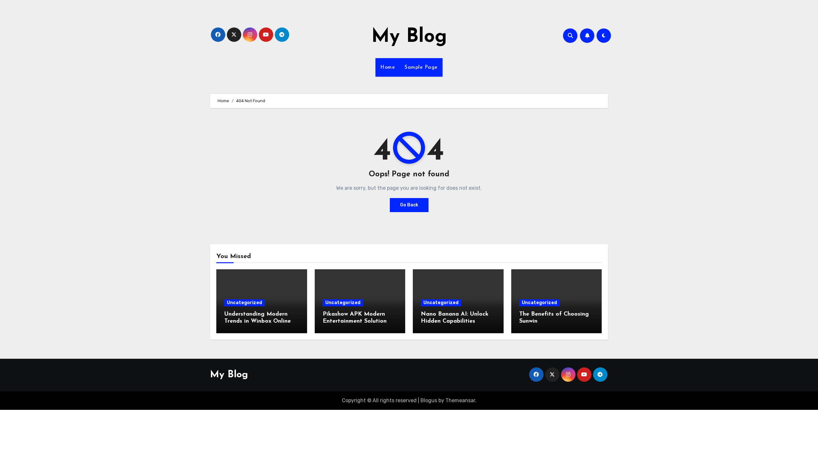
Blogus (429, 400)
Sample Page (421, 67)
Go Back (409, 205)
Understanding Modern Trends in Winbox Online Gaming (257, 321)
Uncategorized (244, 302)
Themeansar (460, 400)
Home (387, 67)
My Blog (409, 37)
